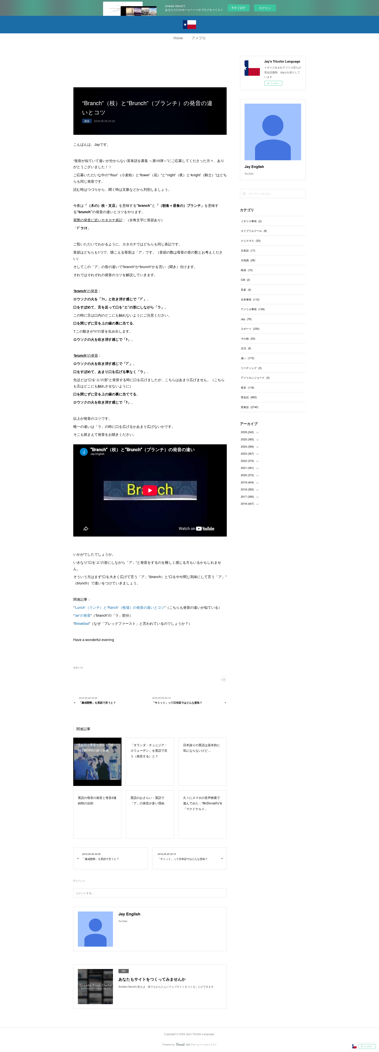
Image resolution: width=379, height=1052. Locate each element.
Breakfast (81, 623)
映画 (247, 270)
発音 (86, 121)
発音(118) (78, 667)
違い (247, 358)
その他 (248, 338)
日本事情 (250, 299)
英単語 (249, 407)
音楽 (246, 289)
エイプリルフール (254, 230)
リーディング (251, 368)
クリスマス (251, 240)
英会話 (249, 397)
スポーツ (250, 328)
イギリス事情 (251, 221)
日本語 (248, 250)
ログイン (265, 8)
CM (245, 279)
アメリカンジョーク (255, 377)
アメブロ (199, 38)
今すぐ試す (238, 7)
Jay (246, 319)
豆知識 (248, 260)
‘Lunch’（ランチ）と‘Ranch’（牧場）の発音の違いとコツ (119, 607)
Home (178, 38)
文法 (246, 348)
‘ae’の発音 (82, 615)
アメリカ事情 (253, 309)
